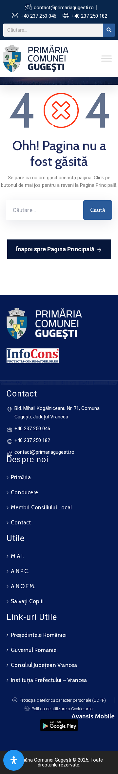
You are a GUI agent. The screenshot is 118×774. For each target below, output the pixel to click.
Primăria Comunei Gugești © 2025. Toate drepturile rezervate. (59, 762)
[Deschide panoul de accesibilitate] (13, 760)
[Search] (109, 30)
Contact (21, 522)
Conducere (24, 492)
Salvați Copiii (27, 601)
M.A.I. (17, 556)
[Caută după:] (44, 210)
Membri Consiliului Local (41, 507)
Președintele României (39, 635)
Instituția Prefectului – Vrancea (49, 680)
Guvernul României (34, 650)
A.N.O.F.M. (23, 586)
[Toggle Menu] (106, 58)
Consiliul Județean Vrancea (44, 665)
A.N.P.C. (20, 571)
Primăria (21, 477)
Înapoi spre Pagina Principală (55, 249)
